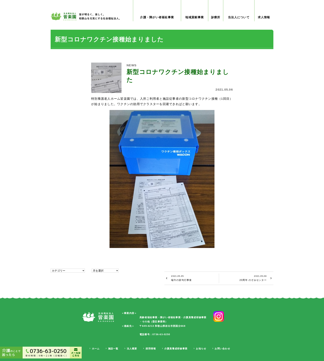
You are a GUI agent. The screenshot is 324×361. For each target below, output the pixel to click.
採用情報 (151, 348)
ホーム (96, 348)
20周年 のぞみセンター (253, 278)
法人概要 (132, 348)
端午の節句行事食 (181, 278)
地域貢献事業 (194, 17)
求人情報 (264, 17)
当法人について (239, 17)
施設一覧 (113, 348)
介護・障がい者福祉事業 (157, 17)
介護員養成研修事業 (175, 348)
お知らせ (201, 348)
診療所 (215, 17)
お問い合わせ (222, 348)
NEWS (132, 65)
